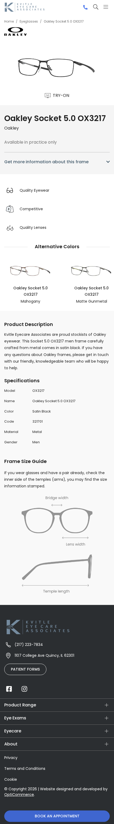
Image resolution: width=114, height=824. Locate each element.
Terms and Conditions (24, 768)
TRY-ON (61, 95)
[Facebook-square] (9, 689)
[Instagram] (24, 689)
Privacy (10, 757)
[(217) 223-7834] (85, 7)
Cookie (10, 779)
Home (9, 21)
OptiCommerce (19, 794)
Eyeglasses (29, 21)
